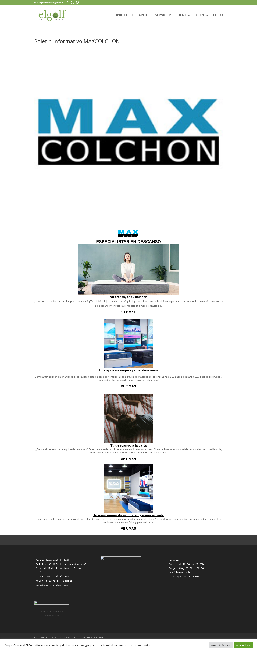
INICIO (121, 15)
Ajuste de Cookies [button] (220, 644)
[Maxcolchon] (128, 233)
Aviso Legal (41, 637)
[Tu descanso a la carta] (128, 418)
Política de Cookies (94, 637)
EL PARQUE (141, 15)
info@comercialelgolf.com (52, 585)
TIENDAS (184, 15)
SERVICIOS (163, 15)
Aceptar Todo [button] (243, 644)
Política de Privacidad (65, 637)
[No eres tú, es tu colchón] (128, 269)
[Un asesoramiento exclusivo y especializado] (128, 488)
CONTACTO (206, 15)
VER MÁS (128, 312)
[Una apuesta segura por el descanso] (128, 343)
